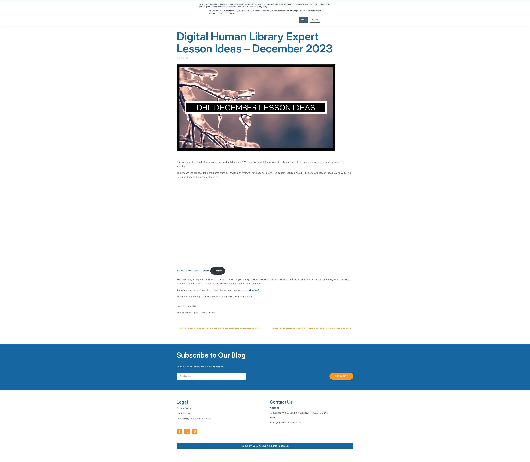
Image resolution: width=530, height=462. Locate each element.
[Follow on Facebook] (179, 431)
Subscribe (341, 376)
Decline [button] (315, 20)
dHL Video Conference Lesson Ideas (193, 271)
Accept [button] (303, 20)
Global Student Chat (263, 279)
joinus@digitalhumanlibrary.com (285, 422)
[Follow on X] (187, 431)
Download (217, 271)
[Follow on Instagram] (194, 431)
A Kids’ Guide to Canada (294, 279)
